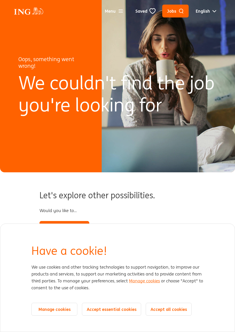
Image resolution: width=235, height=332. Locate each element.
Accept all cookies (169, 309)
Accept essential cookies (112, 309)
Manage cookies (144, 281)
